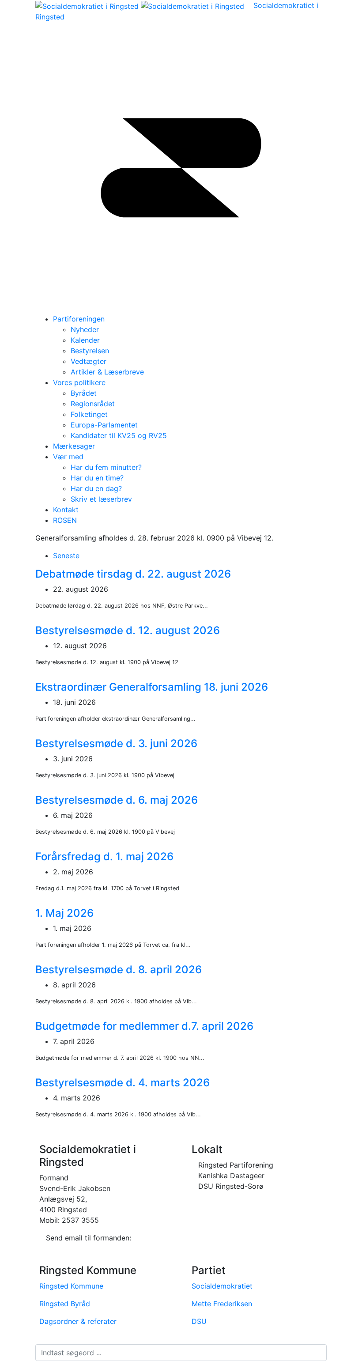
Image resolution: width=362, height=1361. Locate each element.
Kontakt (66, 509)
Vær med (68, 456)
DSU (199, 1321)
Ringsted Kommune (71, 1286)
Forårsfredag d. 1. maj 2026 (104, 856)
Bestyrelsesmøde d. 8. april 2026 (118, 969)
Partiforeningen (79, 318)
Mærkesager (74, 446)
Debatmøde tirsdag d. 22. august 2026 (133, 573)
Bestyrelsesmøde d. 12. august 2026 (127, 630)
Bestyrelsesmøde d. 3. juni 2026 (116, 743)
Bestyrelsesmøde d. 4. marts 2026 (122, 1082)
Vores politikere (79, 382)
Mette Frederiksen (222, 1303)
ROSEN (65, 520)
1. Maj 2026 (64, 913)
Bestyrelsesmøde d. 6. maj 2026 (116, 800)
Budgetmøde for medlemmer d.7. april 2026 (144, 1026)
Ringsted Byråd (64, 1303)
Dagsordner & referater (78, 1321)
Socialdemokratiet (222, 1286)
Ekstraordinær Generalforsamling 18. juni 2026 (151, 686)
